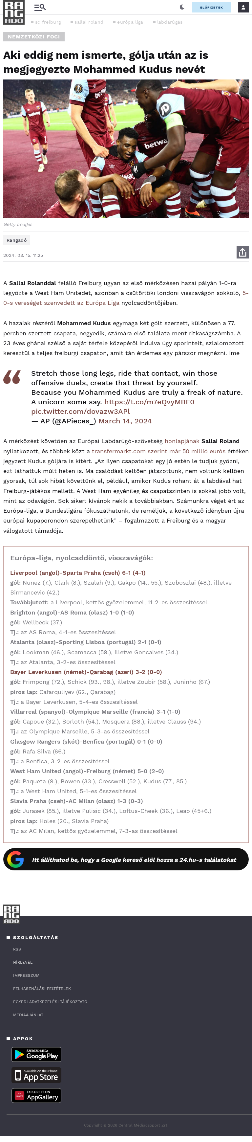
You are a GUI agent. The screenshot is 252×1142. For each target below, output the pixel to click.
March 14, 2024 (125, 421)
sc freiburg (48, 22)
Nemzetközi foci (34, 37)
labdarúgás (170, 22)
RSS (17, 949)
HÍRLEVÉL (22, 962)
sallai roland (88, 22)
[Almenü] (40, 7)
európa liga (130, 22)
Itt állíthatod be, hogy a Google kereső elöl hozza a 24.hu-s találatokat (134, 859)
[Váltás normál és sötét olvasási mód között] (182, 7)
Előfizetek (211, 7)
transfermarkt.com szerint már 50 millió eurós (158, 451)
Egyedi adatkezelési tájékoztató (50, 1001)
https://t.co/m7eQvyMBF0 (149, 402)
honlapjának (183, 440)
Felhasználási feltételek (42, 988)
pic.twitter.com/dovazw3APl (80, 411)
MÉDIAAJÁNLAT (28, 1015)
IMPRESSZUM (26, 975)
